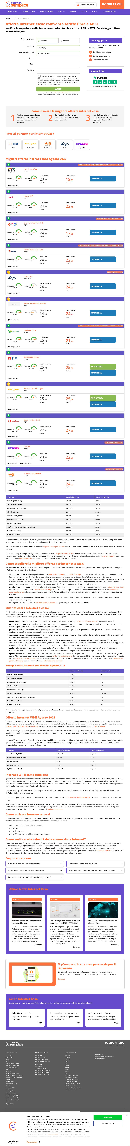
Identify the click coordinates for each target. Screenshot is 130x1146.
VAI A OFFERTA (97, 367)
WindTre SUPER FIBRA (32, 474)
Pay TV (84, 11)
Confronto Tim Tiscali (71, 1081)
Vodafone (67, 1055)
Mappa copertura (100, 1058)
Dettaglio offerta (14, 185)
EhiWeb (67, 1069)
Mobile (73, 11)
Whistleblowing (10, 1081)
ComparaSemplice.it (11, 1053)
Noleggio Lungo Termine (13, 1067)
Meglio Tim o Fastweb (71, 1077)
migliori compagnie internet (54, 547)
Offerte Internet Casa (41, 1053)
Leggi (40, 1022)
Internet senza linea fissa (42, 1074)
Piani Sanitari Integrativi (12, 1065)
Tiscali (67, 1061)
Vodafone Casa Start (32, 420)
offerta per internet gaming (24, 658)
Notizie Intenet (99, 1054)
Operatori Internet (70, 1053)
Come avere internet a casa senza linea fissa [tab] (24, 864)
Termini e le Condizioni (61, 93)
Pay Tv (7, 1069)
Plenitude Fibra (30, 330)
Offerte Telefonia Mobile (12, 1063)
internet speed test (103, 850)
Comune (30, 46)
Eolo (66, 1063)
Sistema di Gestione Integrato (14, 1075)
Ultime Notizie (109, 11)
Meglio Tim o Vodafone (71, 1075)
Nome (31, 58)
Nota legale (13, 463)
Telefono (30, 70)
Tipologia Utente (27, 39)
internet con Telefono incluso (86, 621)
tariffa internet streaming (62, 656)
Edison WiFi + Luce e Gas (33, 250)
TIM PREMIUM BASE (32, 357)
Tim (66, 1073)
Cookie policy (9, 1090)
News (7, 1102)
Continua (38, 945)
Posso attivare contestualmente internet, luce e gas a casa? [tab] (29, 877)
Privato (44, 41)
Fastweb (67, 1057)
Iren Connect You (30, 169)
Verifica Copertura (40, 1068)
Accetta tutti (108, 1117)
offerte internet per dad (53, 661)
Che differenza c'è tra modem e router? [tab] (83, 864)
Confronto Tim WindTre (71, 1079)
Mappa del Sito (10, 1104)
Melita (67, 1071)
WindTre (67, 1059)
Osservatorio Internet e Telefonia (104, 1056)
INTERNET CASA (29, 11)
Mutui (94, 11)
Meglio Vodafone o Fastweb (73, 1083)
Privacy (8, 1086)
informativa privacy (50, 76)
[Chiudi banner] (127, 1115)
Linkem (67, 1065)
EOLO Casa (28, 277)
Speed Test (38, 1066)
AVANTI (58, 89)
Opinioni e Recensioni (12, 1098)
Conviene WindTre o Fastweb (73, 1088)
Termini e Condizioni (11, 1083)
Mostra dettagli (32, 1142)
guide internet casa (61, 1003)
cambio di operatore (55, 809)
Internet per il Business (41, 1059)
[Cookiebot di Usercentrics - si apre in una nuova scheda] (13, 1142)
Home (8, 18)
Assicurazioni (46, 11)
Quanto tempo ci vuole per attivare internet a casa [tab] (26, 870)
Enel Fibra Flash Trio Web (33, 223)
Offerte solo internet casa (42, 1061)
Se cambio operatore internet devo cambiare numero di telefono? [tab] (92, 870)
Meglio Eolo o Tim (70, 1086)
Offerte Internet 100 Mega (42, 1070)
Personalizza (106, 1123)
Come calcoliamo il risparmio (14, 1077)
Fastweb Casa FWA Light (33, 388)
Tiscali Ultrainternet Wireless (35, 303)
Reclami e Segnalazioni (12, 1100)
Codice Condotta (10, 1088)
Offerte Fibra (39, 1055)
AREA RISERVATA (87, 5)
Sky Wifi (27, 447)
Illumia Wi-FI (28, 196)
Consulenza (96, 179)
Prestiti (61, 11)
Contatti (8, 1079)
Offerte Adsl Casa (40, 1057)
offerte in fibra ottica (116, 587)
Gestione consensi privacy (13, 1094)
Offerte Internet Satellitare (42, 1072)
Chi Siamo (8, 1071)
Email (32, 64)
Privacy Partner (10, 1092)
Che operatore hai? (26, 52)
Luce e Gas (12, 11)
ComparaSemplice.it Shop (13, 1096)
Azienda (66, 41)
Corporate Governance (12, 1073)
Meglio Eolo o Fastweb (71, 1090)
